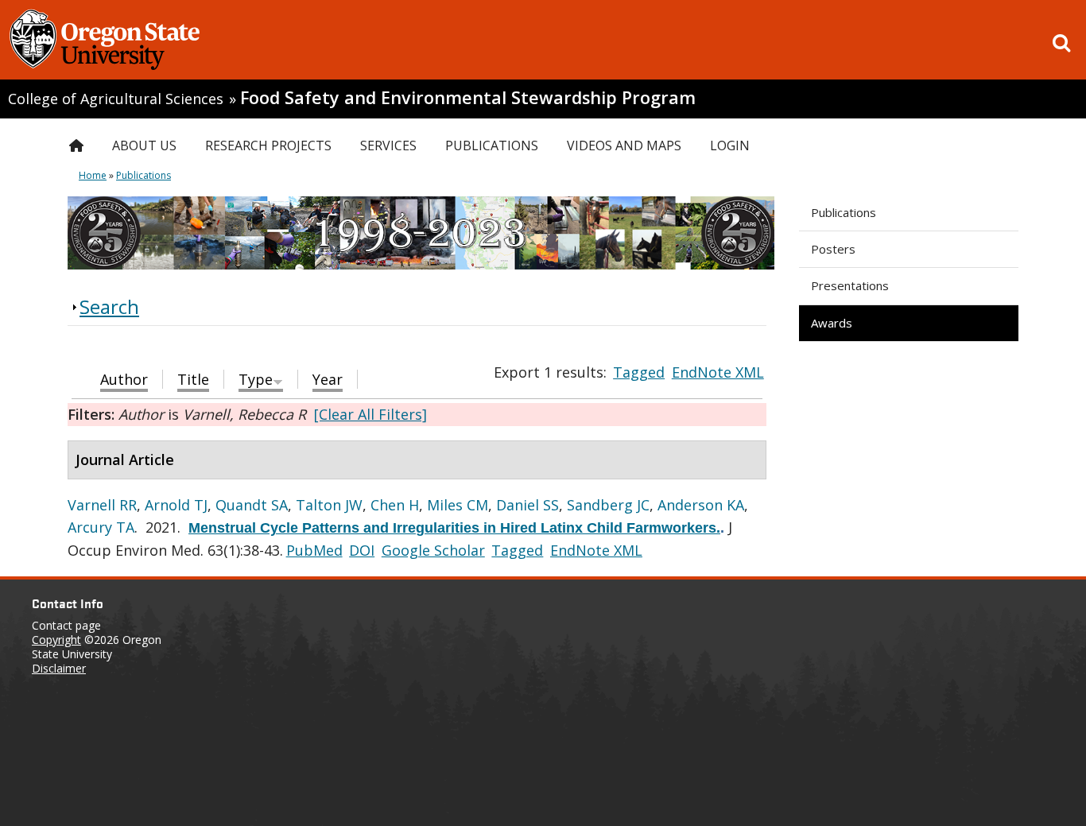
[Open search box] (1061, 43)
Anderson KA (700, 504)
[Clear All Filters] (370, 414)
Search (109, 306)
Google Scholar (433, 550)
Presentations (850, 285)
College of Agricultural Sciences (115, 98)
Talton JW (329, 504)
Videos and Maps (624, 145)
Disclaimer (59, 668)
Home (93, 175)
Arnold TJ (176, 504)
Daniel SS (527, 504)
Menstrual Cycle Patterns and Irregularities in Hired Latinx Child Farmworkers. (454, 528)
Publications (843, 212)
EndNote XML (718, 372)
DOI (361, 550)
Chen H (394, 504)
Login (730, 145)
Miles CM (457, 504)
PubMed (314, 550)
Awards (831, 323)
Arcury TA (101, 527)
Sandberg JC (608, 504)
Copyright (56, 639)
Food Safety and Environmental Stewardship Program (468, 97)
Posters (833, 249)
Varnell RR (102, 504)
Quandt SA (251, 504)
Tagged (639, 372)
